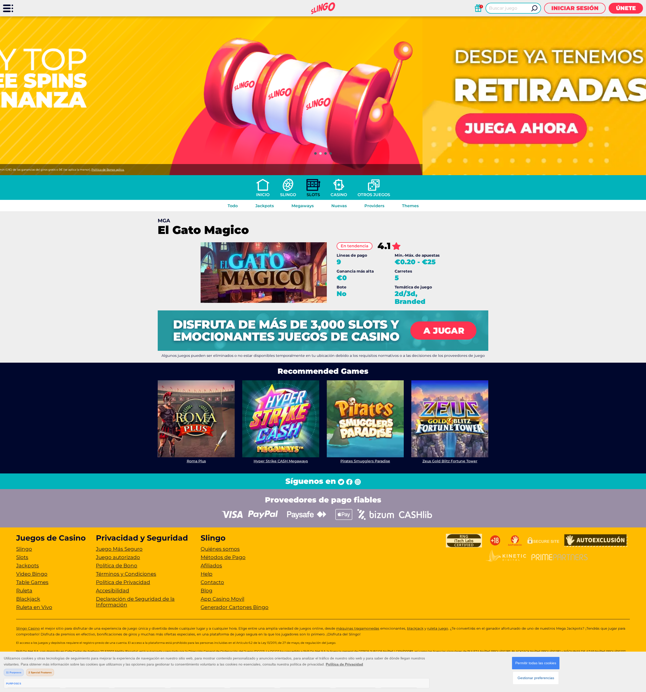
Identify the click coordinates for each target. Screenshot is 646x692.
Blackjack (28, 599)
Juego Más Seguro (119, 549)
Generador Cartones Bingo (234, 607)
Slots (313, 194)
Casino (339, 194)
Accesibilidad (112, 591)
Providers (374, 205)
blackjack (415, 628)
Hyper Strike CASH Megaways (281, 461)
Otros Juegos (374, 194)
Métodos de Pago (223, 557)
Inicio (263, 194)
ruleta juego (437, 628)
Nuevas (339, 205)
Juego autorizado (118, 557)
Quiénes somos (220, 549)
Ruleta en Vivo (34, 607)
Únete (626, 8)
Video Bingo (31, 574)
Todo (233, 205)
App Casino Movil (222, 599)
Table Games (32, 582)
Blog (206, 591)
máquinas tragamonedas (357, 628)
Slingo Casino (28, 628)
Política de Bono (116, 566)
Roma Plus (196, 461)
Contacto (212, 582)
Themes (410, 205)
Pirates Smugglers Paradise (365, 461)
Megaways (302, 205)
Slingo (288, 194)
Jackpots (264, 205)
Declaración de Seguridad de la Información (135, 602)
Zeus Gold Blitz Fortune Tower (449, 461)
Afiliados (211, 566)
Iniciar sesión (575, 8)
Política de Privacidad (123, 582)
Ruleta (24, 591)
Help (206, 574)
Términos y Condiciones (126, 574)
